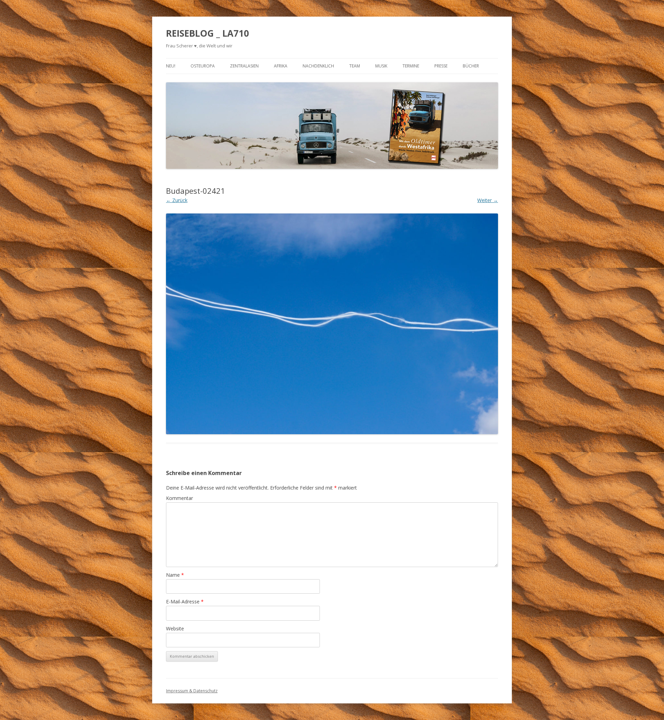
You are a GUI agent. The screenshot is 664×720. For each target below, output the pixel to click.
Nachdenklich (318, 66)
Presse (441, 66)
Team (354, 66)
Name (175, 575)
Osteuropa (203, 66)
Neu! (170, 66)
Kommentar (179, 498)
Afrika (280, 66)
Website (175, 628)
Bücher (471, 66)
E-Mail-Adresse (185, 601)
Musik (381, 66)
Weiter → (487, 200)
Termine (411, 66)
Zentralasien (244, 66)
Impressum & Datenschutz (192, 691)
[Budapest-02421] (332, 323)
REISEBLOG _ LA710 (207, 33)
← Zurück (176, 200)
